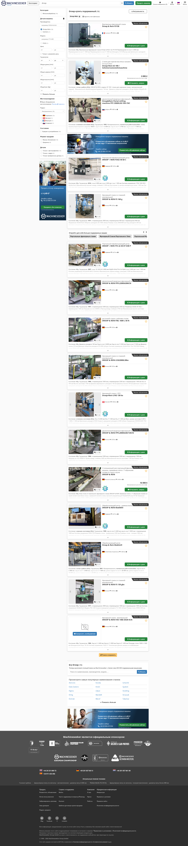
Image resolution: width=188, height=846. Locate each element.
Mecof (98, 699)
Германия (49, 115)
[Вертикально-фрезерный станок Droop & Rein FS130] (85, 35)
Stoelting (126, 691)
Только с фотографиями (52, 151)
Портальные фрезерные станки (83, 236)
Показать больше (109, 702)
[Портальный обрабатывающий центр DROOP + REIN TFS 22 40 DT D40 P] (85, 255)
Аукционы (47, 142)
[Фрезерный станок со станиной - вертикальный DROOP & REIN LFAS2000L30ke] (85, 367)
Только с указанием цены (50, 54)
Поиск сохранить (109, 655)
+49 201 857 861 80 (124, 771)
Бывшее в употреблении (51, 131)
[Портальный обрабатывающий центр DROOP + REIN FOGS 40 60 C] (85, 169)
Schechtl (126, 683)
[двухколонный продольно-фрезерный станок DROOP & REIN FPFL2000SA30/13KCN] (85, 442)
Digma (71, 691)
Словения (49, 123)
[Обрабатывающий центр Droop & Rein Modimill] (85, 554)
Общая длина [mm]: (46, 64)
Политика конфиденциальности (82, 842)
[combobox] (53, 111)
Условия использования (100, 842)
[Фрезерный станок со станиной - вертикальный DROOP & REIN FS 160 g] (85, 206)
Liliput (98, 691)
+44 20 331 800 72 (49, 771)
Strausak (126, 695)
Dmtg (71, 695)
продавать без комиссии (53, 207)
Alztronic (72, 683)
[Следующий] (99, 35)
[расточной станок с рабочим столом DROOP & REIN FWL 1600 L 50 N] (85, 330)
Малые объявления (50, 140)
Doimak (72, 699)
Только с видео (48, 153)
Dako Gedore (74, 687)
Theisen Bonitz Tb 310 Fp (98, 783)
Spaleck (125, 687)
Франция (49, 121)
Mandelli (99, 695)
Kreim (98, 687)
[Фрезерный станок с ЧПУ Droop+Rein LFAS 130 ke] (85, 404)
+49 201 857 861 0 (86, 771)
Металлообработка (50, 13)
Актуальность (138, 11)
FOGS (45, 43)
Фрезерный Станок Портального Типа (115, 236)
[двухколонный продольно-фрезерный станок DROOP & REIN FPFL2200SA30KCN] (85, 292)
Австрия (49, 118)
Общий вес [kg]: (45, 87)
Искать (130, 3)
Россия (58, 104)
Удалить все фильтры (92, 16)
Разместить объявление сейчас (132, 150)
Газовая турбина (25, 783)
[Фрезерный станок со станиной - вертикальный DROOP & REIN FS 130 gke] (85, 591)
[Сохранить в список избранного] (146, 27)
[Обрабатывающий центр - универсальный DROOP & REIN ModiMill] (85, 517)
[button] (185, 3)
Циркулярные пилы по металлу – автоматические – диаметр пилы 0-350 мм (60, 783)
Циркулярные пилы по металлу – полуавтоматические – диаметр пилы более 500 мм (139, 783)
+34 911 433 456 (49, 774)
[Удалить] (122, 3)
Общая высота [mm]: (47, 79)
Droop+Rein (48, 29)
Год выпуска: (44, 57)
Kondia (98, 683)
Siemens (46, 32)
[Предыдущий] (70, 35)
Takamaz (126, 699)
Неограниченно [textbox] (48, 111)
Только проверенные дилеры (53, 156)
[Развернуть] (107, 56)
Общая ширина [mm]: (47, 72)
